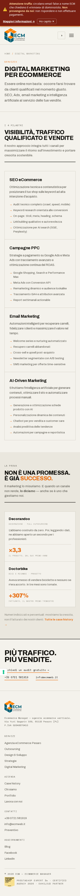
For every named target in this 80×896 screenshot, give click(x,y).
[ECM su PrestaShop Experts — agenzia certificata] (9, 882)
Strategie (10, 760)
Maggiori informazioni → (19, 21)
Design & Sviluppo (15, 754)
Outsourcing (12, 749)
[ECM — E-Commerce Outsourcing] (14, 35)
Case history (12, 783)
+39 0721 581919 (16, 677)
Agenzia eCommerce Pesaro (22, 743)
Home (7, 53)
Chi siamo (10, 789)
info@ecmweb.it (47, 677)
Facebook (10, 852)
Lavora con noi (13, 801)
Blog (7, 846)
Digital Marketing (15, 766)
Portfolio (10, 795)
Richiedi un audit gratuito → (26, 670)
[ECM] (40, 707)
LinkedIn (9, 858)
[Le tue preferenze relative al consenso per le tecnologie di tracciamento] (3, 672)
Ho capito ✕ (47, 21)
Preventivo (11, 830)
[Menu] (71, 35)
